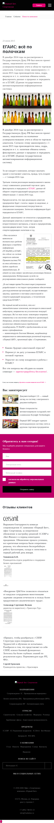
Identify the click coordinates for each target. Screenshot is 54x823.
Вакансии (27, 752)
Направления (27, 690)
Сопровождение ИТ (17, 704)
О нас (8, 747)
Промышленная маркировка (35, 693)
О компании (27, 743)
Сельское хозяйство (24, 715)
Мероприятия (25, 747)
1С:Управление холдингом (20, 731)
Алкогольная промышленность (35, 720)
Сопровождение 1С (14, 693)
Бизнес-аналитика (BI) (13, 699)
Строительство (9, 715)
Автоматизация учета (35, 704)
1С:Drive (36, 731)
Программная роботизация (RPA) (36, 699)
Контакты (43, 747)
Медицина (37, 715)
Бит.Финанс (46, 731)
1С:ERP (6, 731)
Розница (46, 715)
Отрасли (27, 711)
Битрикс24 (22, 736)
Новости (15, 747)
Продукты (27, 727)
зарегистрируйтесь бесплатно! (31, 371)
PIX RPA (31, 736)
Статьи (35, 747)
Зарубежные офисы (13, 720)
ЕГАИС (32, 188)
